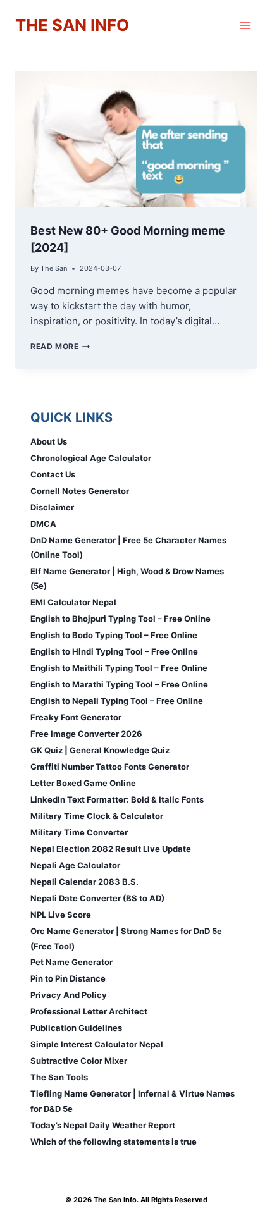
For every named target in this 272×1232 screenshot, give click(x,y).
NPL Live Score (60, 914)
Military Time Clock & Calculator (96, 816)
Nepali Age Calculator (75, 865)
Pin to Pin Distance (68, 978)
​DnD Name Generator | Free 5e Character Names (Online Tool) (128, 547)
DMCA (43, 524)
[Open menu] (245, 25)
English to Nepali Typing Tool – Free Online (116, 701)
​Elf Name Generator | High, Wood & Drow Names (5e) (127, 578)
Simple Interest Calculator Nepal (96, 1044)
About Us (48, 441)
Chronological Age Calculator (90, 458)
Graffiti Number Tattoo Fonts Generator (109, 766)
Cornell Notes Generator (79, 491)
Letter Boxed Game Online (83, 783)
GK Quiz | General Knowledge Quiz (100, 750)
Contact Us (52, 474)
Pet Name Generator (71, 962)
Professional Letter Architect (88, 1011)
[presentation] (136, 139)
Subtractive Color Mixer (78, 1061)
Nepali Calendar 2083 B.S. (84, 882)
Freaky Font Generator (75, 717)
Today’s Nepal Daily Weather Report (102, 1125)
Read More (60, 346)
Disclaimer (52, 507)
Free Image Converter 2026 (86, 734)
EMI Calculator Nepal (73, 602)
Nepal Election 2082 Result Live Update (110, 849)
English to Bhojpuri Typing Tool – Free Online (120, 618)
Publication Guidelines (76, 1028)
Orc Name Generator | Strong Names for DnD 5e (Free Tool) (126, 938)
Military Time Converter (79, 832)
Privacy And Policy (68, 995)
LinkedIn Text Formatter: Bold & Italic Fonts (117, 799)
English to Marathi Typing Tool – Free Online (119, 684)
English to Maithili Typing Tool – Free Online (118, 668)
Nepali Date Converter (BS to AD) (97, 898)
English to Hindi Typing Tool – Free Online (114, 651)
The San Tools (59, 1077)
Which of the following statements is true (113, 1142)
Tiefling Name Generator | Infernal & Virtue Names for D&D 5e (132, 1100)
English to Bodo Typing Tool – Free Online (113, 635)
